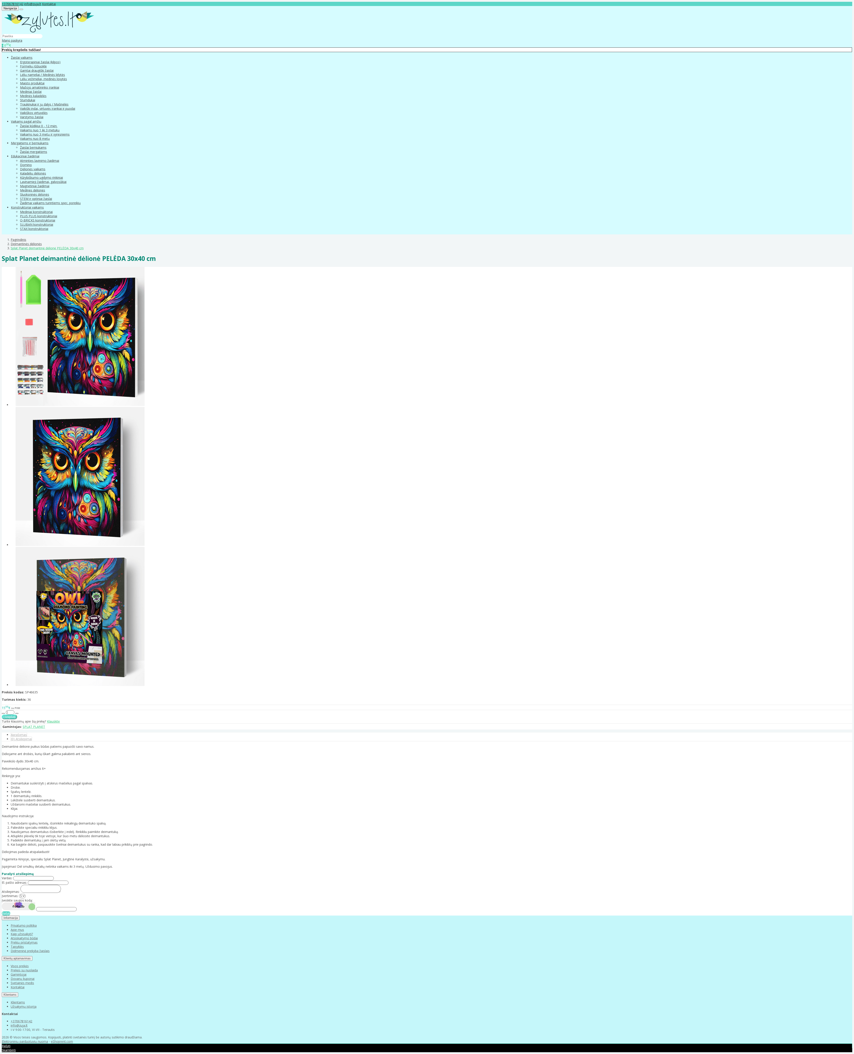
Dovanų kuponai (22, 979)
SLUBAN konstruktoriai (36, 224)
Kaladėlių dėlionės (33, 173)
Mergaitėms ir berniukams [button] (29, 143)
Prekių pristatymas (24, 942)
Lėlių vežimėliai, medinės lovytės (43, 79)
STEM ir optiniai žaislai (36, 199)
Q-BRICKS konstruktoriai (37, 220)
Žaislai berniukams (33, 147)
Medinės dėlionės (32, 190)
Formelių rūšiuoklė (33, 66)
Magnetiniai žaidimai (34, 186)
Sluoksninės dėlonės (34, 194)
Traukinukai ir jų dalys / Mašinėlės (44, 104)
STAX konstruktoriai (34, 229)
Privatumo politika (24, 925)
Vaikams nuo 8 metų (35, 138)
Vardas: (7, 878)
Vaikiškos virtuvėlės (34, 113)
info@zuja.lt (32, 4)
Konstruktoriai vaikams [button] (27, 207)
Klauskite (53, 721)
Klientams (10, 994)
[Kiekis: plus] (16, 713)
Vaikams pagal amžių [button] (26, 121)
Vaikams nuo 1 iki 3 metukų (40, 130)
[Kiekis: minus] (3, 713)
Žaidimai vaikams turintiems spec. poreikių (50, 203)
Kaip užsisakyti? (22, 934)
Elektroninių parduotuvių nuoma (25, 1041)
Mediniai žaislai (31, 91)
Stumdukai (27, 100)
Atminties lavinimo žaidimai (39, 160)
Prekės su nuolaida (24, 970)
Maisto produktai (32, 83)
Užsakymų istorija (23, 1006)
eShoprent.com (62, 1041)
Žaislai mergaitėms (33, 152)
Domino (26, 165)
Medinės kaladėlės (33, 96)
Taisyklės (17, 946)
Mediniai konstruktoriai (36, 212)
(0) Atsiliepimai (21, 739)
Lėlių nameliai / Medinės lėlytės (42, 75)
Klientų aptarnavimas (17, 958)
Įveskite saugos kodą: (17, 900)
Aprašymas (19, 735)
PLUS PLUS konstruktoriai (38, 216)
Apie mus (17, 930)
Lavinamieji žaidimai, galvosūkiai (43, 182)
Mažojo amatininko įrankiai (39, 87)
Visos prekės (20, 966)
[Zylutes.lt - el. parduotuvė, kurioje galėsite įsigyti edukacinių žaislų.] (49, 32)
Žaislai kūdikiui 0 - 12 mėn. (38, 126)
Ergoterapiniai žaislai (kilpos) (40, 62)
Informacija (11, 918)
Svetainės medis (22, 983)
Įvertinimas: (10, 896)
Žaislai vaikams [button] (21, 57)
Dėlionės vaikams (32, 169)
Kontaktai (49, 4)
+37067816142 (12, 4)
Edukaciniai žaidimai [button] (25, 156)
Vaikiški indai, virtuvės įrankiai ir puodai (47, 108)
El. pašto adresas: (14, 882)
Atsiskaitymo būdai (24, 938)
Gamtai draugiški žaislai (37, 70)
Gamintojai (18, 974)
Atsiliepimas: (11, 892)
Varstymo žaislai (31, 117)
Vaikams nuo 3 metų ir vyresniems (45, 134)
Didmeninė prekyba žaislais (30, 951)
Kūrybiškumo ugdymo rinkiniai (41, 177)
